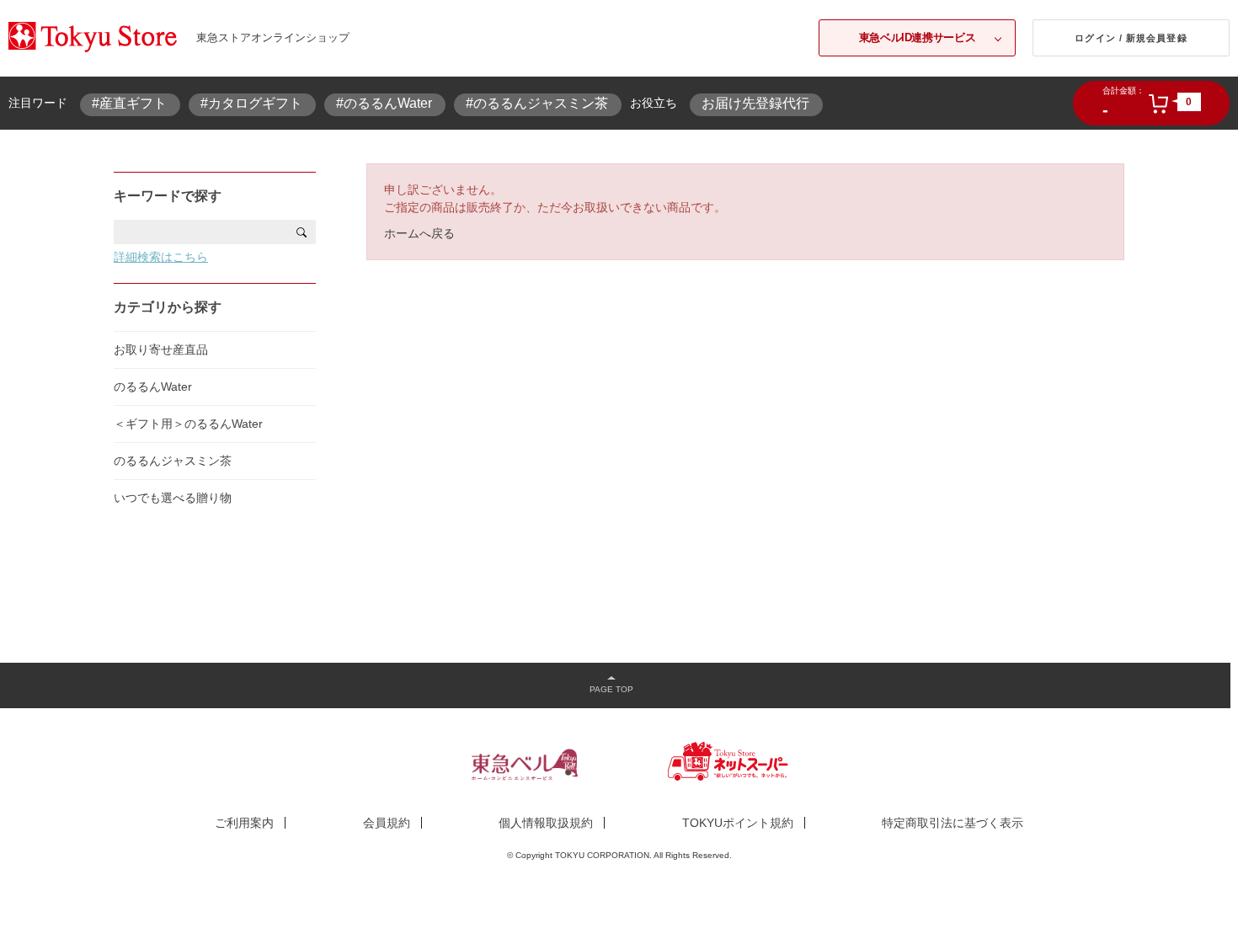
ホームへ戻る (419, 233)
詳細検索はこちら (161, 257)
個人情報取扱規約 (546, 822)
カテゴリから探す (167, 307)
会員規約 (386, 822)
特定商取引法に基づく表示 (952, 822)
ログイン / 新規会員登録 (1131, 38)
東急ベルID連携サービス (917, 37)
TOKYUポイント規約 (737, 822)
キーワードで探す (167, 196)
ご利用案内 (244, 822)
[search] (302, 232)
